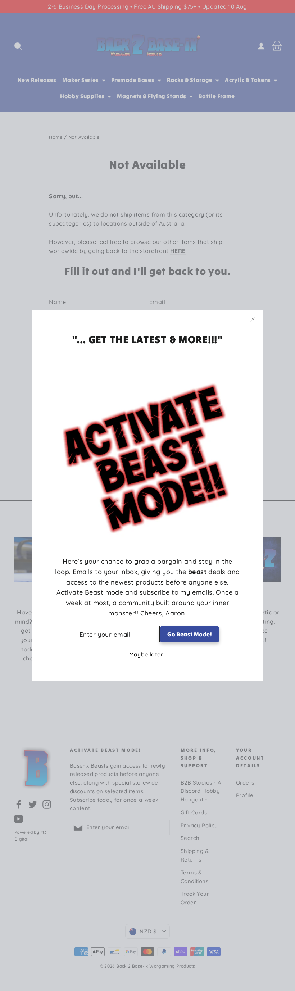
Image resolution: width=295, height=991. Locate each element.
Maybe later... (147, 654)
